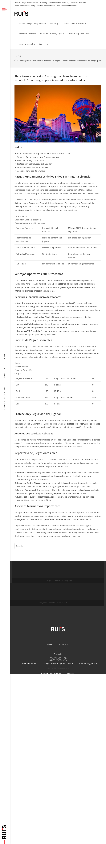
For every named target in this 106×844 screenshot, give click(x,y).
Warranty (43, 2)
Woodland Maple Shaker (60, 702)
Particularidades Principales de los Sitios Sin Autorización (43, 153)
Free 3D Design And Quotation (26, 2)
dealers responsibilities (46, 5)
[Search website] (47, 44)
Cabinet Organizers (88, 663)
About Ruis (64, 644)
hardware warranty (78, 2)
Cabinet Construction (4, 398)
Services (71, 673)
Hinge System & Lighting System (58, 663)
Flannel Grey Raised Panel (43, 712)
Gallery (58, 683)
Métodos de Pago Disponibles (31, 160)
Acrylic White (38, 692)
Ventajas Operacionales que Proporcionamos (38, 157)
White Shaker (81, 692)
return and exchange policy (24, 5)
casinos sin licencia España (46, 206)
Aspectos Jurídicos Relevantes (31, 171)
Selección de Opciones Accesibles (32, 167)
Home (4, 356)
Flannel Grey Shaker (33, 702)
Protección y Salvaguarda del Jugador (34, 164)
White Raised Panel (86, 702)
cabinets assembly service (67, 5)
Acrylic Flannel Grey (59, 692)
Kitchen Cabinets (30, 663)
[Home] (15, 60)
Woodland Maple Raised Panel (75, 712)
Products (4, 373)
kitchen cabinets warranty (59, 2)
